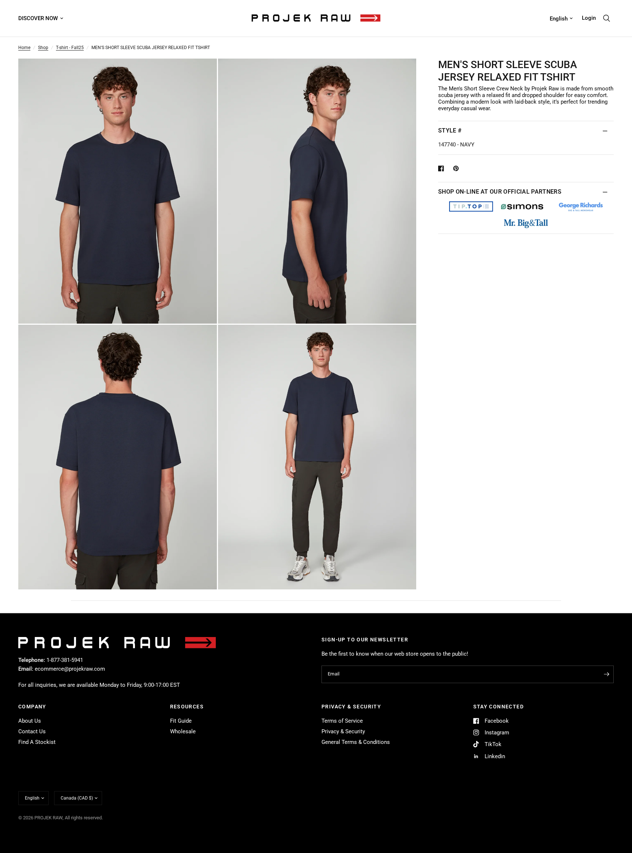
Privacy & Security (343, 731)
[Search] (606, 18)
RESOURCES (187, 706)
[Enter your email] (606, 674)
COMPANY (32, 706)
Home (24, 47)
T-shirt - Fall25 (70, 47)
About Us (29, 721)
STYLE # (450, 130)
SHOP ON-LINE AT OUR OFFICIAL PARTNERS (499, 191)
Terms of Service (342, 721)
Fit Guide (181, 721)
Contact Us (32, 731)
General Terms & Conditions (355, 742)
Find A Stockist (37, 742)
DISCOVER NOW (38, 18)
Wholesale (183, 731)
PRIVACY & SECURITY (351, 706)
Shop (43, 47)
